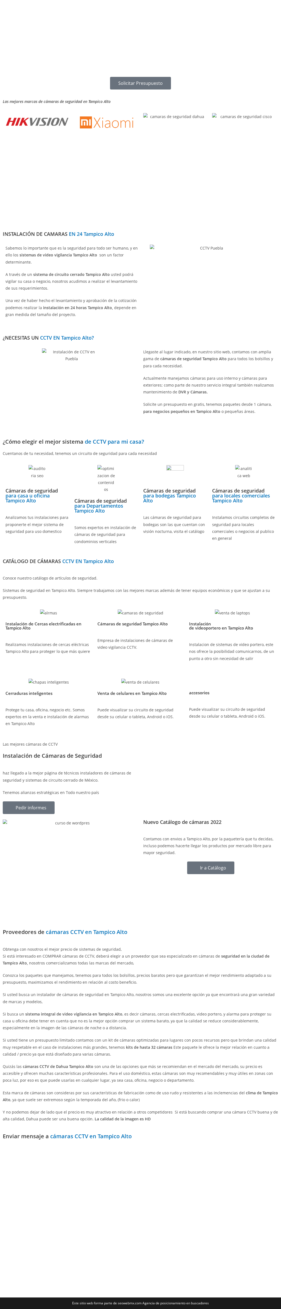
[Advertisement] (140, 38)
